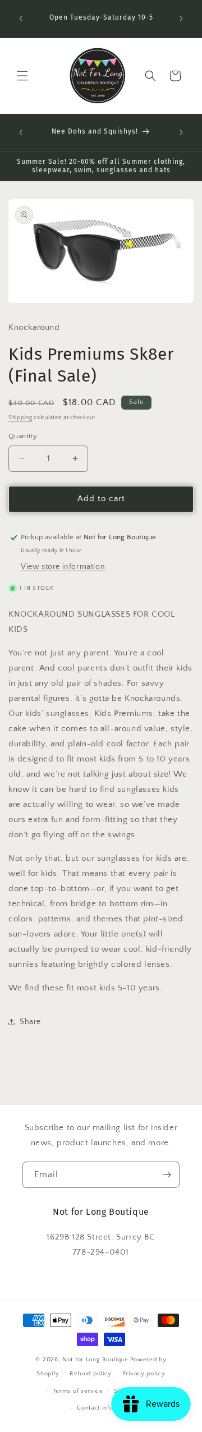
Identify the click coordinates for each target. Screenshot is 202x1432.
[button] (22, 75)
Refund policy (91, 1373)
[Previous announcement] (20, 18)
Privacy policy (144, 1373)
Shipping (20, 418)
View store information (63, 566)
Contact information (106, 1408)
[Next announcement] (181, 18)
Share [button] (30, 1021)
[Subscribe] (166, 1175)
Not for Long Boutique (95, 1359)
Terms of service (78, 1391)
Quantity (22, 436)
